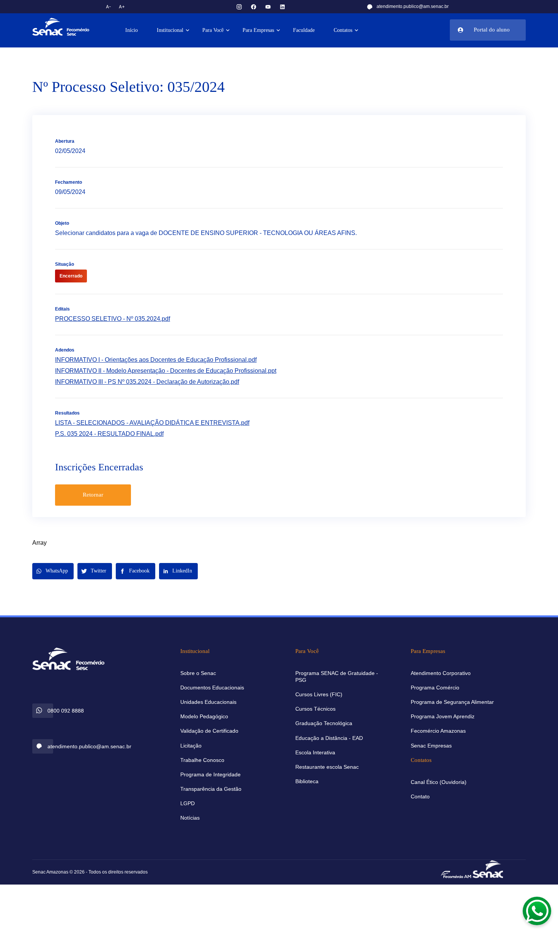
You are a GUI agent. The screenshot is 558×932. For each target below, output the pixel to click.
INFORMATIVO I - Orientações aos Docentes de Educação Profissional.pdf (156, 359)
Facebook (139, 571)
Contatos (343, 30)
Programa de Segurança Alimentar (452, 702)
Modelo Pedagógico (204, 716)
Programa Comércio (435, 687)
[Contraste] (140, 6)
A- (108, 6)
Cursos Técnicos (315, 709)
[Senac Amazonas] (68, 27)
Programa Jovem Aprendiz (442, 716)
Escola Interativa (315, 752)
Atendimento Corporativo (441, 673)
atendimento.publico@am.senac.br (413, 6)
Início (131, 30)
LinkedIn (182, 571)
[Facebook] (254, 6)
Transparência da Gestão (210, 789)
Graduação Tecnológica (323, 723)
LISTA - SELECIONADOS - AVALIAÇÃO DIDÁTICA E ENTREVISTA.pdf (152, 422)
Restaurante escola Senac (327, 767)
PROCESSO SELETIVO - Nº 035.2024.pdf (112, 318)
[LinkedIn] (282, 6)
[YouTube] (268, 6)
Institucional (170, 30)
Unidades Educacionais (208, 702)
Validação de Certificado (209, 731)
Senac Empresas (431, 746)
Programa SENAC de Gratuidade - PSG (336, 676)
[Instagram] (239, 6)
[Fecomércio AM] (456, 874)
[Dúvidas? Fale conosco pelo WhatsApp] (537, 911)
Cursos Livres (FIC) (318, 694)
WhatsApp (57, 571)
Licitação (191, 746)
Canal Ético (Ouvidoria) (439, 782)
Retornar (93, 495)
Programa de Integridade (210, 774)
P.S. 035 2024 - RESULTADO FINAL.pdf (109, 434)
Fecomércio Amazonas (438, 731)
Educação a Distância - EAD (329, 738)
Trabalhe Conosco (202, 760)
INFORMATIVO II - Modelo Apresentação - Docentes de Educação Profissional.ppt (165, 370)
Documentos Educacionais (212, 687)
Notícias (190, 818)
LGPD (187, 803)
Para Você (213, 30)
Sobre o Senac (198, 673)
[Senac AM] (488, 868)
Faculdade (304, 30)
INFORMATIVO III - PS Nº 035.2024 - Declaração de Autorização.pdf (147, 381)
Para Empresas (258, 30)
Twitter (98, 571)
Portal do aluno (492, 30)
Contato (420, 796)
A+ (122, 6)
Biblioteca (306, 781)
